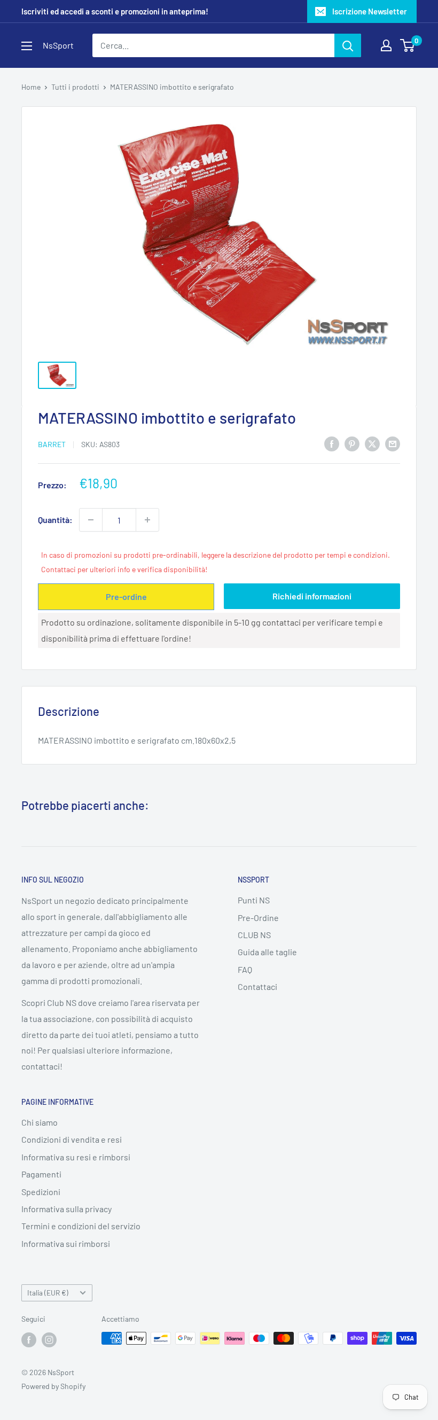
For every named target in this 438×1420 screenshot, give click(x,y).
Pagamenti (41, 1174)
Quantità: (55, 519)
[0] (407, 45)
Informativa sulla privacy (66, 1209)
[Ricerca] (347, 45)
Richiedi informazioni (311, 596)
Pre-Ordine (258, 917)
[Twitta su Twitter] (372, 443)
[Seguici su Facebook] (28, 1339)
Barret (52, 444)
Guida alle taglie (267, 952)
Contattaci (257, 986)
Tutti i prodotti (75, 86)
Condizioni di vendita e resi (71, 1139)
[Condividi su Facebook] (331, 443)
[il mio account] (386, 45)
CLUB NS (254, 935)
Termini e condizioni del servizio (80, 1226)
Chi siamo (39, 1122)
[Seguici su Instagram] (49, 1339)
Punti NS (254, 900)
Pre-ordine (126, 596)
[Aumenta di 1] (147, 520)
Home (31, 86)
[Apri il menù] (26, 46)
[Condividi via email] (392, 443)
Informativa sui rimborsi (65, 1243)
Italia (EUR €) (47, 1292)
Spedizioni (40, 1192)
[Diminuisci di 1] (91, 520)
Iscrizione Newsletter (369, 11)
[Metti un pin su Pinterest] (352, 443)
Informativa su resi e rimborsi (75, 1157)
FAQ (245, 969)
